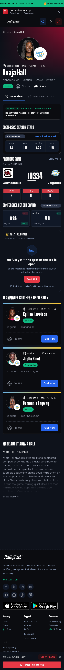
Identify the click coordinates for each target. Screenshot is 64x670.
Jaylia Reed (31, 359)
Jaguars (27, 80)
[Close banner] (58, 11)
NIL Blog (57, 629)
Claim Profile (47, 657)
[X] (14, 587)
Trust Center (30, 638)
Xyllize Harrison (35, 314)
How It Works (30, 621)
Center (33, 65)
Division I (51, 80)
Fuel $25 (32, 279)
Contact (28, 625)
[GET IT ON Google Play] (16, 606)
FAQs (26, 629)
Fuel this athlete (34, 664)
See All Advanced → (47, 136)
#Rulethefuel (10, 579)
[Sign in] (58, 21)
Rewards (53, 625)
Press (5, 625)
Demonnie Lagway (36, 403)
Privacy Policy (9, 647)
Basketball (13, 65)
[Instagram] (22, 587)
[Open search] (43, 21)
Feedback (29, 634)
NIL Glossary (55, 621)
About (6, 621)
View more (55, 158)
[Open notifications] (51, 21)
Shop (9, 629)
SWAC (39, 80)
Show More (9, 496)
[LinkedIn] (30, 587)
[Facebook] (6, 587)
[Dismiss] (60, 657)
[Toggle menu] (4, 21)
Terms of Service (11, 651)
